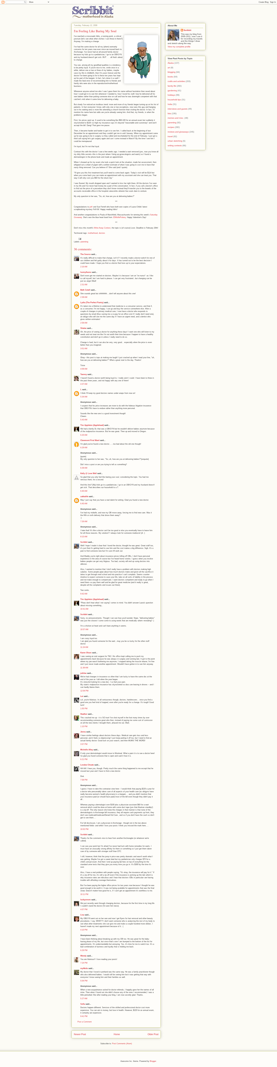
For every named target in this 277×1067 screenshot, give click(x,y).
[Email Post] (80, 239)
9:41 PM (83, 1016)
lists (169, 113)
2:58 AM (83, 323)
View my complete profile (179, 46)
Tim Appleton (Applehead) (92, 425)
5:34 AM (83, 397)
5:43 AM (83, 420)
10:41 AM (84, 609)
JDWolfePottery (119, 217)
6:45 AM (83, 503)
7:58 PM (83, 780)
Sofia (82, 1004)
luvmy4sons (85, 272)
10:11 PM (84, 894)
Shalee (83, 328)
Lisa (82, 915)
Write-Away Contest (102, 228)
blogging (171, 72)
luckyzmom (85, 900)
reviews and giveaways (178, 132)
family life (172, 86)
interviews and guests (177, 109)
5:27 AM (83, 998)
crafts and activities (176, 81)
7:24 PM (83, 963)
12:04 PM (84, 691)
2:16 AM (83, 267)
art (169, 67)
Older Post (153, 1034)
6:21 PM (83, 759)
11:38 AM (84, 668)
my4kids (84, 968)
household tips (174, 99)
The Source (85, 254)
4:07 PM (83, 909)
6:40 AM (83, 491)
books (170, 76)
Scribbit (83, 542)
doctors (102, 233)
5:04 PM (83, 981)
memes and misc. (176, 118)
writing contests (175, 145)
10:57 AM (84, 629)
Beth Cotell (85, 290)
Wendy (83, 956)
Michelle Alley (86, 750)
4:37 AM (83, 384)
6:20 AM (83, 435)
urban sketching (175, 141)
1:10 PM (83, 726)
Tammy (83, 374)
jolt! (91, 207)
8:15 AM (83, 537)
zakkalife (84, 496)
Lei (81, 696)
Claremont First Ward (89, 440)
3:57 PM (83, 744)
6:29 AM (83, 447)
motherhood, (93, 233)
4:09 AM (83, 369)
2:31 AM (83, 284)
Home (117, 1034)
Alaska (171, 63)
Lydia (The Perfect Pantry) (91, 302)
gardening (172, 90)
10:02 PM (84, 829)
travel (170, 136)
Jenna (83, 732)
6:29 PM (83, 950)
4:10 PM (83, 930)
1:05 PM (83, 708)
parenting (84, 242)
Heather (83, 714)
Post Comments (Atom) (122, 1043)
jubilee (83, 673)
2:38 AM (83, 297)
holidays (171, 95)
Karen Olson (85, 653)
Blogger (153, 1061)
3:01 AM (83, 348)
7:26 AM (83, 521)
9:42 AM (83, 594)
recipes (171, 127)
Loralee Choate (87, 765)
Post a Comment (84, 1022)
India (170, 104)
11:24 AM (84, 647)
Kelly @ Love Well (88, 473)
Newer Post (80, 1034)
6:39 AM (83, 468)
